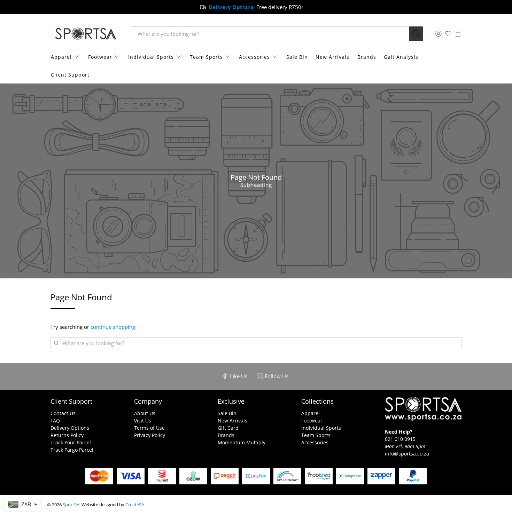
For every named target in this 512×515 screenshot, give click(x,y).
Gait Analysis (401, 57)
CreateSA (134, 505)
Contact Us (63, 413)
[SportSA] (86, 34)
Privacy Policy (149, 435)
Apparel (61, 57)
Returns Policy (67, 435)
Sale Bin (297, 57)
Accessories (254, 57)
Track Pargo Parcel (72, 449)
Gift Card (228, 428)
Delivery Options (70, 428)
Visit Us (142, 420)
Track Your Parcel (71, 442)
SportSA (71, 505)
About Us (144, 413)
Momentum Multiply (241, 442)
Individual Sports (151, 57)
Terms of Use (149, 428)
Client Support (70, 74)
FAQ (55, 420)
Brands (366, 57)
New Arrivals (332, 57)
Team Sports (206, 57)
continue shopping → (116, 326)
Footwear (100, 57)
